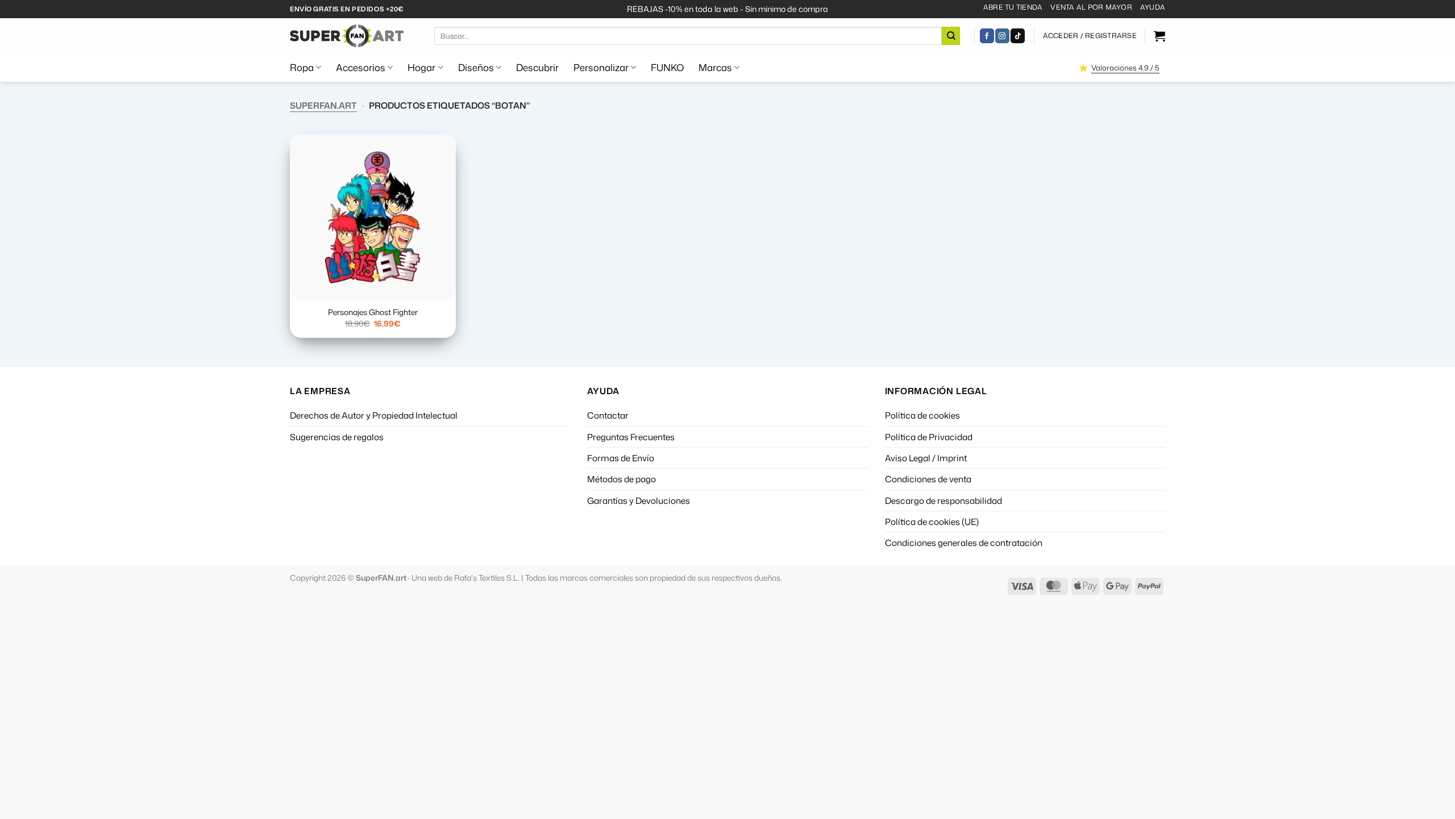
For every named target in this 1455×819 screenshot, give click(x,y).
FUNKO (667, 67)
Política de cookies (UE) (932, 521)
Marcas (715, 67)
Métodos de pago (621, 479)
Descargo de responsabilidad (943, 500)
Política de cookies (922, 415)
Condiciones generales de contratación (963, 542)
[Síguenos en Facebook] (987, 35)
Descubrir (537, 67)
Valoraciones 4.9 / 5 (1125, 68)
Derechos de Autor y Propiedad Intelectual (374, 415)
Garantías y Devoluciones (638, 500)
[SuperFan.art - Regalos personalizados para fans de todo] (347, 35)
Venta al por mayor (1091, 7)
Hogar (421, 67)
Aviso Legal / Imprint (926, 458)
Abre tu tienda (1012, 7)
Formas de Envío (620, 458)
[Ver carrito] (1159, 35)
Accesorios (360, 67)
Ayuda (1152, 7)
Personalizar (601, 67)
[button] (1090, 36)
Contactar (608, 415)
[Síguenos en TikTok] (1018, 35)
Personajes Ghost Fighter (373, 312)
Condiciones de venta (928, 479)
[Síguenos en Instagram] (1002, 35)
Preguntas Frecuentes (631, 437)
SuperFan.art (323, 105)
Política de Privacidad (928, 437)
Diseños (476, 67)
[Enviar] (951, 36)
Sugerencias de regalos (337, 437)
